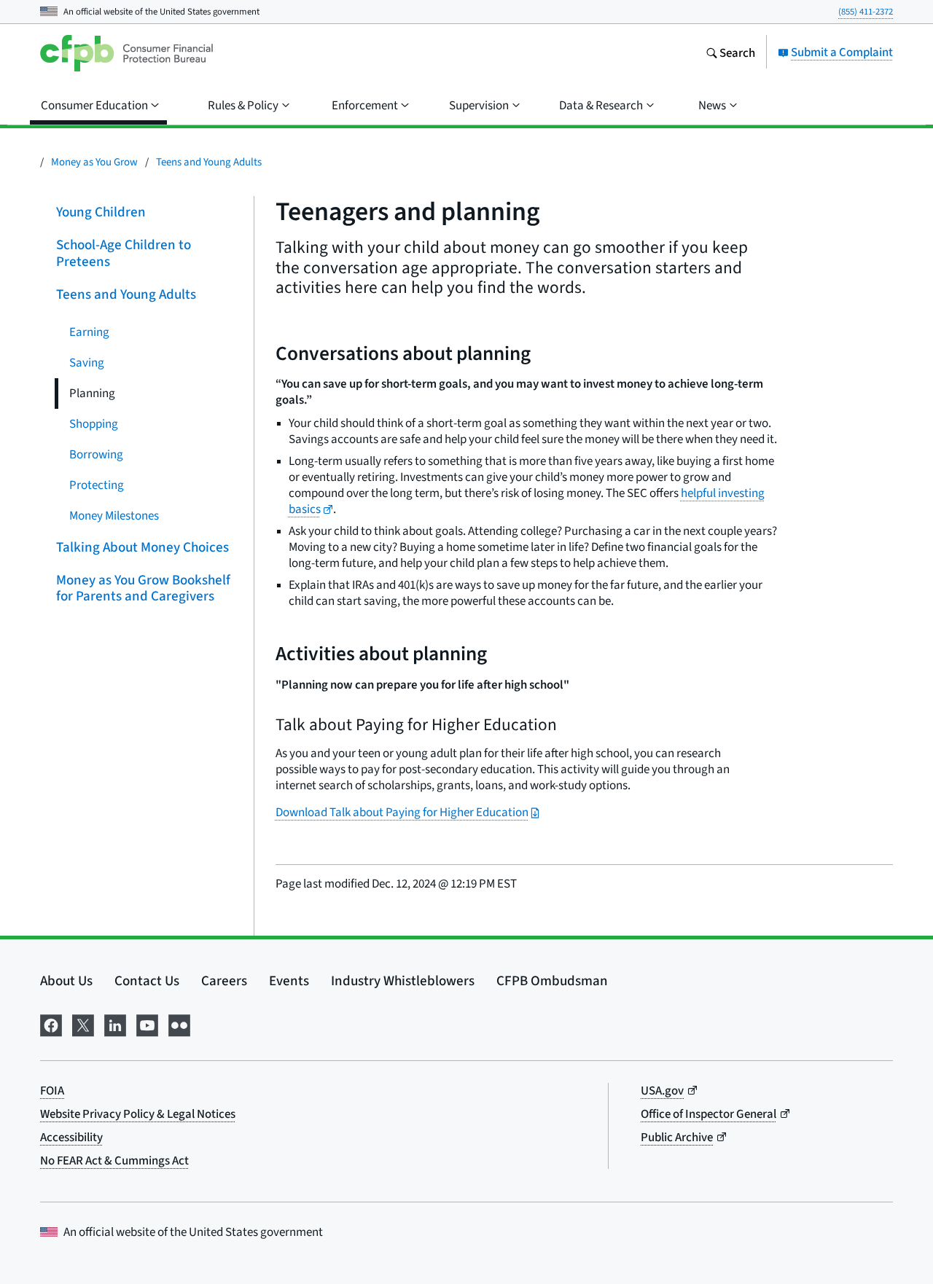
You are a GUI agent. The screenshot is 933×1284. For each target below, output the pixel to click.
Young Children (101, 212)
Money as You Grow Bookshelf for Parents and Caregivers (143, 587)
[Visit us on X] (83, 1023)
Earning (89, 331)
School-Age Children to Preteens (123, 253)
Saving (86, 362)
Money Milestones (114, 515)
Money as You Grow (94, 161)
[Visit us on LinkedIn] (115, 1023)
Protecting (96, 484)
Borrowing (96, 453)
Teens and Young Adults (209, 161)
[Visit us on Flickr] (179, 1023)
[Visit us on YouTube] (147, 1023)
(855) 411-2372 (865, 11)
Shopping (93, 423)
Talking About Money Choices (142, 546)
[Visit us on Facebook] (51, 1023)
